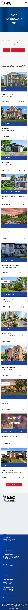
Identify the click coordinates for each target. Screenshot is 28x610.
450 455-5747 (8, 558)
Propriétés (5, 536)
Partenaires (5, 543)
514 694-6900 (8, 583)
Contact (5, 560)
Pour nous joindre (17, 50)
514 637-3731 (7, 575)
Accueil (7, 50)
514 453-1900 (8, 550)
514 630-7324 (8, 542)
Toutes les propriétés (14, 484)
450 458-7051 (8, 567)
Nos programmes (6, 545)
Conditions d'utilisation (16, 605)
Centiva (17, 608)
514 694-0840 (8, 592)
